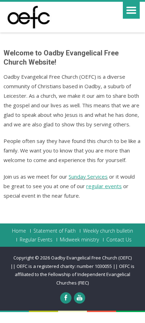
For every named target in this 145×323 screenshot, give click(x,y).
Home (19, 231)
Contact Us (119, 239)
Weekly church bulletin (108, 231)
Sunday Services (88, 176)
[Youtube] (79, 298)
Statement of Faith (54, 231)
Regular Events (36, 239)
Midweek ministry (79, 239)
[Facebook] (65, 298)
